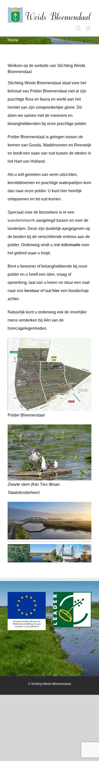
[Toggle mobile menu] (88, 28)
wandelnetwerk (21, 220)
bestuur (31, 290)
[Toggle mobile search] (78, 28)
